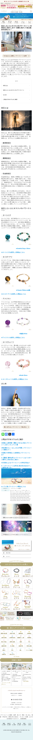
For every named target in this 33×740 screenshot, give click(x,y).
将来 (17, 494)
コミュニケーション (19, 490)
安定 (14, 494)
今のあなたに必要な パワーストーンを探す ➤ (17, 56)
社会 (25, 497)
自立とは (5, 85)
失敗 (12, 494)
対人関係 (12, 646)
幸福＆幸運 (12, 633)
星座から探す (24, 724)
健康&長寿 (4, 646)
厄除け (3, 650)
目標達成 (22, 497)
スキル (25, 490)
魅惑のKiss (23, 334)
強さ (25, 494)
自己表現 (12, 500)
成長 (17, 496)
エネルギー (13, 490)
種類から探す (4, 724)
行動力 (26, 500)
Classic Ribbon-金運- (23, 290)
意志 (14, 496)
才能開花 (29, 637)
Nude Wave (23, 375)
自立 (16, 500)
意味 (12, 496)
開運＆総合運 (4, 633)
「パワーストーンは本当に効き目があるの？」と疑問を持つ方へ (16, 466)
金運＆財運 (3, 637)
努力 (18, 493)
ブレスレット (23, 491)
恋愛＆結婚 (12, 641)
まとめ (5, 95)
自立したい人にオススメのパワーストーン (13, 90)
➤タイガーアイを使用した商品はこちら (13, 294)
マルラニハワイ (28, 491)
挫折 (20, 496)
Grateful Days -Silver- (23, 248)
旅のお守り (12, 654)
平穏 (23, 494)
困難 (26, 493)
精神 (28, 497)
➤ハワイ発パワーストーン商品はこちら (13, 486)
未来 (27, 496)
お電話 (10, 1)
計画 (29, 500)
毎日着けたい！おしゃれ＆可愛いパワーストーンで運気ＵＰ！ (16, 449)
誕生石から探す (9, 724)
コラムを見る (29, 724)
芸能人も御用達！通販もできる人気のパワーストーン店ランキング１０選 (16, 444)
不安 (12, 493)
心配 (28, 494)
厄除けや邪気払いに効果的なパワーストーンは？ (15, 453)
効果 (21, 493)
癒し (16, 497)
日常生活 (23, 496)
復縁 (21, 641)
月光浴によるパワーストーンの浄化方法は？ (16, 463)
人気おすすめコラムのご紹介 (10, 99)
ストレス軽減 (29, 650)
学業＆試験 (29, 646)
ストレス (28, 490)
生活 (29, 496)
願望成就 (21, 633)
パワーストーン (13, 491)
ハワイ (19, 491)
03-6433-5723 (17, 699)
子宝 (29, 641)
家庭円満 (21, 646)
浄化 (12, 650)
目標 (19, 497)
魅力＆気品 (3, 641)
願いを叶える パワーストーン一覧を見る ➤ (16, 427)
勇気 (23, 493)
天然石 (29, 493)
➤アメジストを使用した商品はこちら (13, 337)
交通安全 (4, 654)
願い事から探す (19, 724)
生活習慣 (12, 497)
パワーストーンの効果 (16, 488)
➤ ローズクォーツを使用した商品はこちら (14, 379)
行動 (23, 500)
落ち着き (19, 500)
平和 (20, 494)
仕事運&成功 (12, 637)
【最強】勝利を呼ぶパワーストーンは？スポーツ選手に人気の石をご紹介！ (16, 458)
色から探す (14, 724)
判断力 (15, 493)
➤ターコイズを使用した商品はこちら (13, 252)
